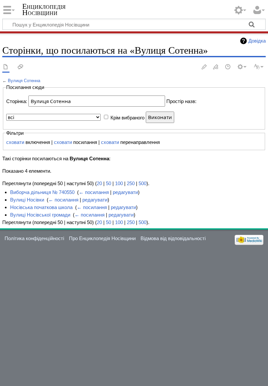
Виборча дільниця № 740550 (42, 192)
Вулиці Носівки (27, 199)
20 (99, 183)
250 (131, 183)
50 (108, 183)
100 (119, 183)
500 (142, 183)
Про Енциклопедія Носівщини (102, 238)
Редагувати (204, 67)
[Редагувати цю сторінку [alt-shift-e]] (216, 67)
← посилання (94, 192)
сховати (15, 142)
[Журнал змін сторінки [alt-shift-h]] (228, 67)
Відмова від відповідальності (173, 238)
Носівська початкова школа (41, 207)
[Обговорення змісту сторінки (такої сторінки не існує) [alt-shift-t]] (20, 67)
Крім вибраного (127, 117)
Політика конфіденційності (34, 238)
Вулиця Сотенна (24, 80)
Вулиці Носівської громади (40, 215)
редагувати (125, 192)
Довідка (257, 41)
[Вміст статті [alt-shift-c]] (5, 67)
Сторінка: (16, 101)
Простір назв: (181, 101)
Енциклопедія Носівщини (44, 9)
